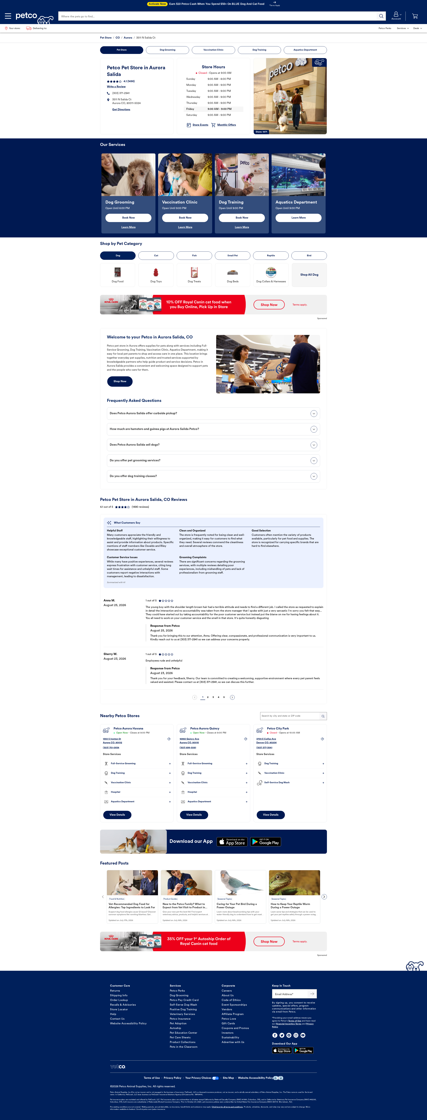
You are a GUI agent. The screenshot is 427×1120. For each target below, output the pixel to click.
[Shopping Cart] (415, 16)
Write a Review (116, 86)
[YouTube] (303, 1035)
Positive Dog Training (183, 1009)
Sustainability (230, 1037)
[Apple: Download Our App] (282, 1050)
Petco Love (229, 1019)
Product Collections (182, 1042)
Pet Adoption (178, 1023)
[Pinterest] (289, 1035)
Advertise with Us (233, 1042)
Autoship (175, 1028)
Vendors (227, 1009)
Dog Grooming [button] (167, 50)
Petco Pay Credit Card (184, 1000)
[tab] (213, 413)
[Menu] (8, 16)
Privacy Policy (172, 1078)
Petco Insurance (180, 1019)
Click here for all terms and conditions (227, 1107)
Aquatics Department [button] (305, 50)
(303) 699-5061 (188, 747)
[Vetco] (117, 1067)
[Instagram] (296, 1035)
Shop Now (120, 381)
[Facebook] (275, 1035)
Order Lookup (119, 1000)
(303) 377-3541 (264, 747)
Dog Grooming (179, 995)
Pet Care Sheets (180, 1037)
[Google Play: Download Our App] (303, 1050)
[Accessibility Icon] (278, 1078)
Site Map (228, 1078)
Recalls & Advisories (123, 1005)
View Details (117, 815)
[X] (282, 1035)
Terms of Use (294, 1021)
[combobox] (293, 716)
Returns (115, 991)
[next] (232, 697)
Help (113, 1014)
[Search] (381, 16)
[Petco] (33, 16)
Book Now (128, 218)
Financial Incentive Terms (289, 1024)
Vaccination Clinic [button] (213, 50)
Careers (227, 991)
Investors (228, 1033)
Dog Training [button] (259, 50)
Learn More (128, 227)
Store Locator (119, 1009)
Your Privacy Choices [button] (198, 1078)
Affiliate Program (233, 1014)
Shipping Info (119, 995)
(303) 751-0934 (111, 747)
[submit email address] (312, 993)
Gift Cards (228, 1023)
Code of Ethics (231, 1000)
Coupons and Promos (235, 1028)
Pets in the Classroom (184, 1047)
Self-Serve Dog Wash (183, 1005)
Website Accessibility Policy (128, 1023)
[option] (128, 193)
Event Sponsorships (234, 1005)
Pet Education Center (183, 1033)
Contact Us (117, 1019)
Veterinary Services (182, 1014)
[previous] (194, 697)
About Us (228, 995)
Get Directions (121, 109)
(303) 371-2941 (121, 93)
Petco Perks (177, 991)
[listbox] (213, 193)
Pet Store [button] (122, 50)
